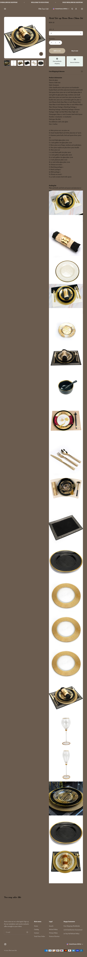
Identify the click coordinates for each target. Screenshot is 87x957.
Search (51, 926)
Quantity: (52, 39)
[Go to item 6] (41, 63)
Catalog (36, 929)
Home (36, 926)
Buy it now (74, 51)
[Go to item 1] (7, 63)
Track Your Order (39, 936)
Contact (36, 933)
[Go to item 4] (27, 63)
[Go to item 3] (20, 63)
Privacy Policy (53, 933)
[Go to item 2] (13, 63)
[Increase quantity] (59, 43)
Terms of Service (54, 936)
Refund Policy (53, 929)
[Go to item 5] (34, 63)
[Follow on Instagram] (5, 944)
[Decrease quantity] (51, 43)
